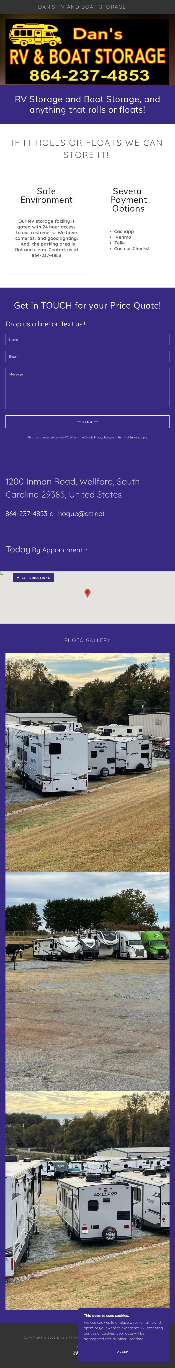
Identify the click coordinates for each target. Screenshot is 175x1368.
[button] (85, 550)
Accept (124, 1351)
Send (87, 422)
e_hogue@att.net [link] (77, 513)
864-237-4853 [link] (26, 513)
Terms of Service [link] (128, 437)
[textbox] (87, 339)
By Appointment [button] (57, 549)
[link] (82, 7)
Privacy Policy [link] (103, 437)
